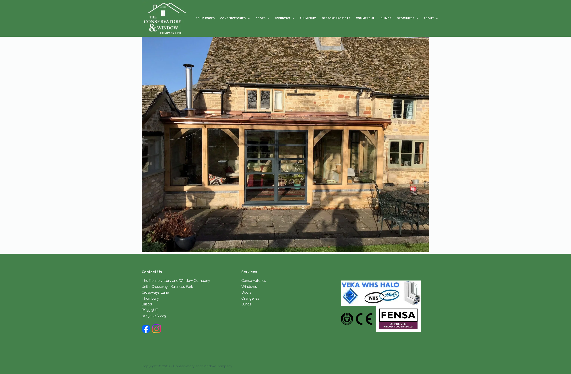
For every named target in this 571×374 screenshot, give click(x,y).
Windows (282, 18)
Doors (260, 18)
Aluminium (308, 18)
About (429, 18)
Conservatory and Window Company (202, 366)
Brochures (405, 18)
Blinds (386, 18)
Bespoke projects (336, 18)
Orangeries (250, 298)
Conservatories (233, 18)
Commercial (365, 18)
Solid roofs (205, 18)
